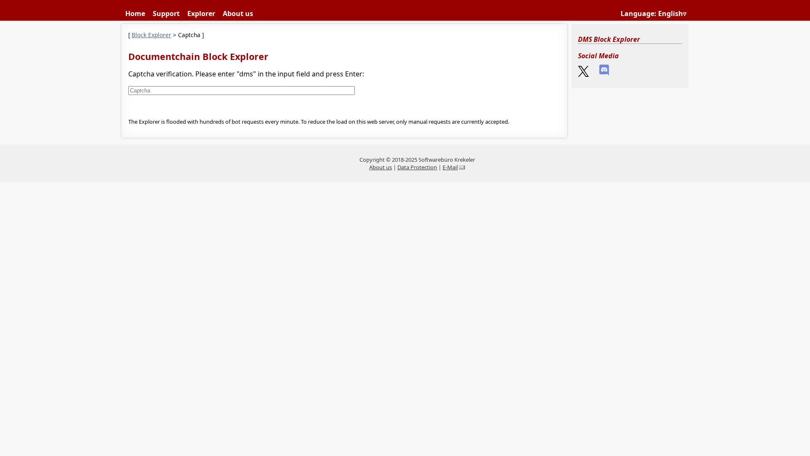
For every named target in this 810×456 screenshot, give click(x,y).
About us (238, 13)
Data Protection (417, 167)
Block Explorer (151, 35)
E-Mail (450, 167)
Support (166, 13)
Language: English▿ (653, 13)
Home (135, 13)
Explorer (201, 13)
